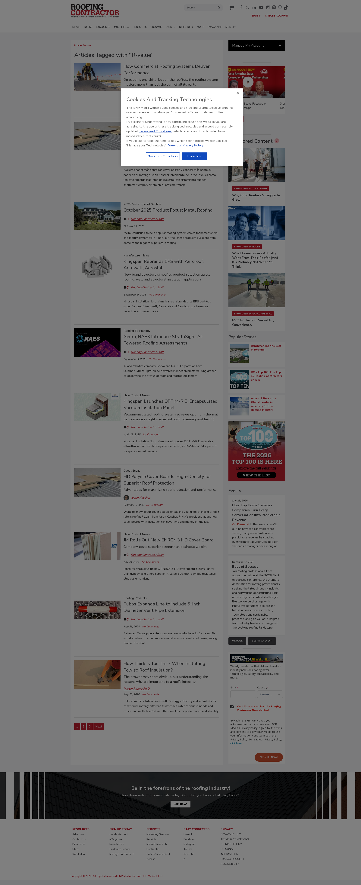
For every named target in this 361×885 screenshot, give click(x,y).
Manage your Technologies (163, 156)
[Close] (238, 93)
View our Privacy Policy (185, 145)
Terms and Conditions (155, 131)
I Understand (194, 156)
